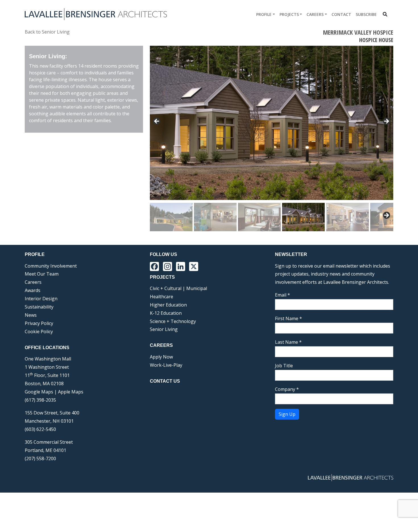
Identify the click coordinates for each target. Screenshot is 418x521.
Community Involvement (51, 266)
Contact (341, 14)
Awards (32, 290)
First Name (288, 318)
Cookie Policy (39, 331)
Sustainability (39, 307)
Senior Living (164, 329)
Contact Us (165, 381)
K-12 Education (166, 313)
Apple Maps (70, 392)
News (31, 315)
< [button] (157, 121)
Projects (289, 14)
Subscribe (366, 14)
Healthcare (161, 296)
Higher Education (168, 305)
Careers (315, 14)
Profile (264, 14)
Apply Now (161, 357)
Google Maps (39, 392)
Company (287, 389)
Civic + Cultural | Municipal (178, 288)
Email (282, 295)
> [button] (386, 121)
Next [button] (386, 215)
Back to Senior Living (47, 32)
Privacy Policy (39, 323)
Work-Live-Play (166, 365)
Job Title (284, 365)
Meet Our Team (42, 274)
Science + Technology (173, 321)
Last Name (288, 342)
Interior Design (41, 298)
